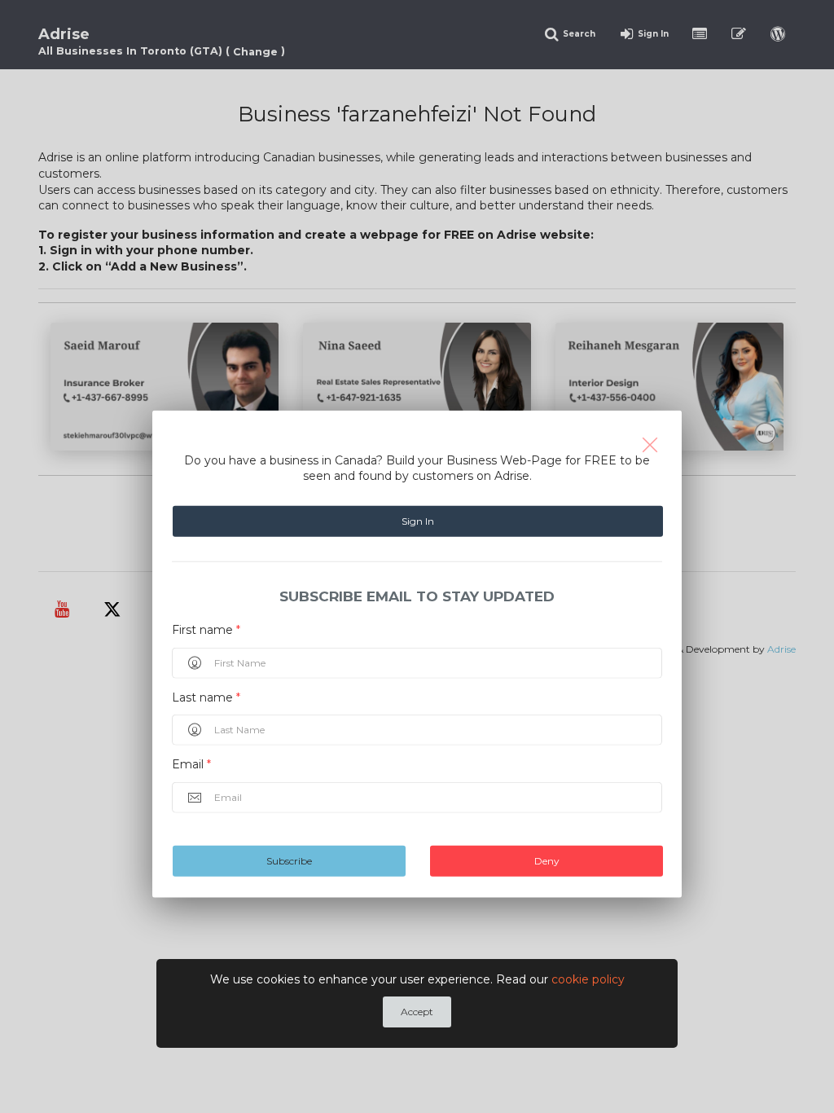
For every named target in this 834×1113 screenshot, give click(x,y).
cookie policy (588, 979)
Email (191, 764)
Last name (206, 696)
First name (206, 629)
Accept (417, 1011)
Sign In (418, 521)
